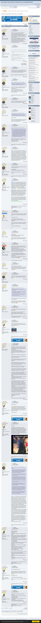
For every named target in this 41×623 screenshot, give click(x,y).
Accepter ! (36, 621)
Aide (30, 27)
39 (5, 24)
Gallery (30, 30)
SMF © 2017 (20, 619)
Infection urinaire (30, 60)
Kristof (4, 45)
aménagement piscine (31, 67)
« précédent (23, 23)
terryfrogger (32, 117)
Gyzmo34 (4, 320)
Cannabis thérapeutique (31, 77)
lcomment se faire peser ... (32, 72)
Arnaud (32, 98)
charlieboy (32, 100)
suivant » (27, 23)
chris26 (14, 14)
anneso (16, 14)
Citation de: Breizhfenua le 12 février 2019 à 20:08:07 (17, 82)
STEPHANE (32, 120)
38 (4, 24)
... (8, 24)
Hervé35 (35, 62)
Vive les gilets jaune (16, 343)
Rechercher (31, 28)
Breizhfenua (5, 29)
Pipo (3, 109)
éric (3, 210)
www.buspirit (20, 260)
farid (31, 113)
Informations (26, 621)
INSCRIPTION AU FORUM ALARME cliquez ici (34, 48)
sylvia (12, 14)
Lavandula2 (29, 75)
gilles (4, 242)
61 (9, 24)
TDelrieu (10, 14)
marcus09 (4, 284)
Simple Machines (24, 619)
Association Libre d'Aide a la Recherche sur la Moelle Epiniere (17, 2)
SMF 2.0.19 (17, 619)
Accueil (30, 25)
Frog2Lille (4, 527)
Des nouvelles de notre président (33, 64)
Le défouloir (14, 29)
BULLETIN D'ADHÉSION (34, 43)
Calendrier (31, 29)
